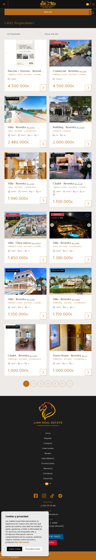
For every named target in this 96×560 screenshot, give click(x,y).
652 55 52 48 (48, 506)
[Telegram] (60, 496)
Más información (22, 542)
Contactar (48, 474)
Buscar (48, 12)
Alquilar (48, 439)
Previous (7, 53)
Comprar (48, 444)
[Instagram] (44, 496)
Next (44, 53)
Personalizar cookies (32, 549)
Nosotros (48, 469)
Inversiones (48, 449)
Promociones (48, 464)
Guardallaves (48, 459)
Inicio (48, 434)
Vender (48, 454)
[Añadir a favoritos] (42, 43)
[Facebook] (36, 496)
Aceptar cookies (14, 549)
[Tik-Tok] (52, 496)
